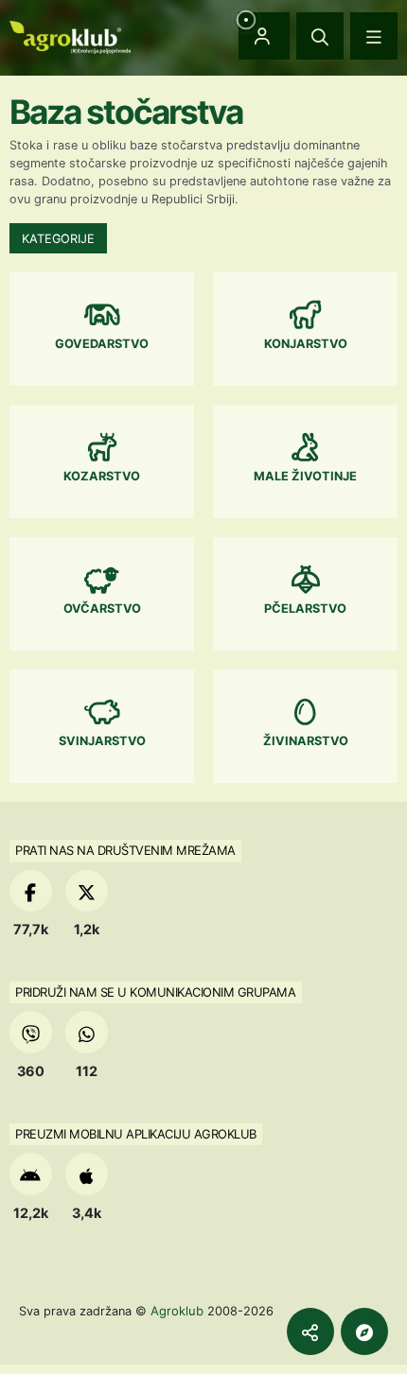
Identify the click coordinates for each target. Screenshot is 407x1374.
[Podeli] (310, 1331)
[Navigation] (374, 36)
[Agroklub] (70, 35)
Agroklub (177, 1310)
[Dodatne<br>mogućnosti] (364, 1331)
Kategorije (58, 239)
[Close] (320, 36)
